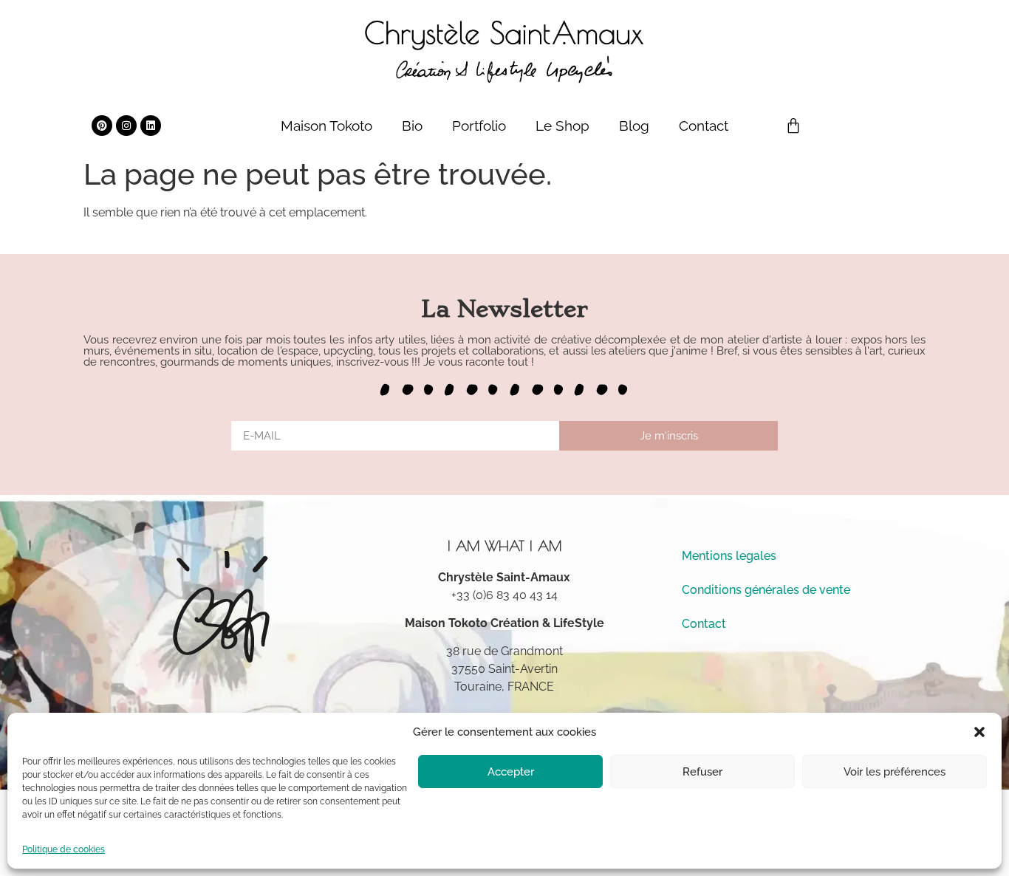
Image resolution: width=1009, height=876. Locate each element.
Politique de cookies (63, 849)
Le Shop (562, 125)
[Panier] (793, 126)
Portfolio (479, 125)
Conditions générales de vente (766, 590)
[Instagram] (126, 125)
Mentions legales (729, 556)
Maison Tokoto (326, 125)
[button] (979, 732)
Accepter (511, 772)
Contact (703, 125)
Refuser (702, 772)
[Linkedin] (150, 125)
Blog (634, 125)
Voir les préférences (894, 772)
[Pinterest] (102, 125)
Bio (412, 125)
